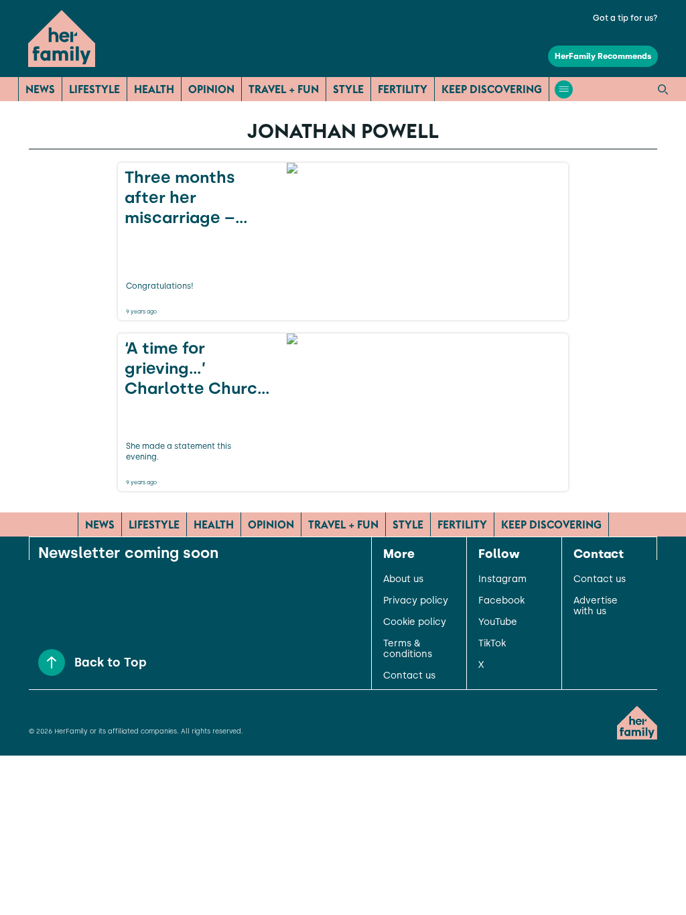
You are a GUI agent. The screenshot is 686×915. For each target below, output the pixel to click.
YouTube (497, 622)
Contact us (409, 676)
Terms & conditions (407, 649)
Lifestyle (94, 89)
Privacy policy (415, 600)
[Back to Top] (51, 662)
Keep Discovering (491, 89)
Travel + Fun (284, 89)
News (40, 89)
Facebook (501, 600)
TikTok (492, 643)
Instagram (502, 579)
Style (348, 89)
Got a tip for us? (625, 18)
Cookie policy (414, 622)
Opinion (211, 89)
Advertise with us (595, 606)
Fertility (402, 89)
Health (154, 89)
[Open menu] (564, 89)
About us (403, 579)
